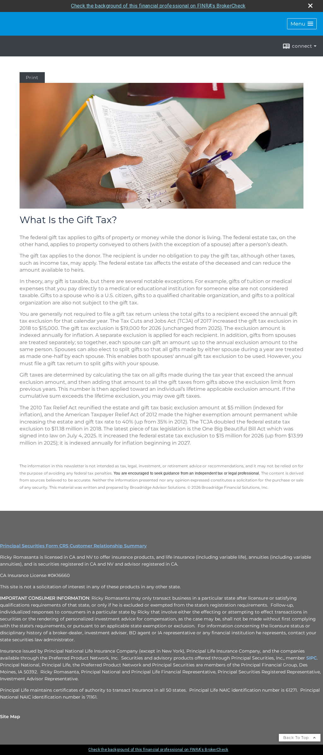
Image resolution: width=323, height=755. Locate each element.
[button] (302, 23)
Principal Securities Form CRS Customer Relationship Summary (73, 546)
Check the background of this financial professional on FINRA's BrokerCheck (158, 6)
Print (32, 77)
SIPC (311, 658)
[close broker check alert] (310, 5)
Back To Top (296, 737)
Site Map (10, 716)
